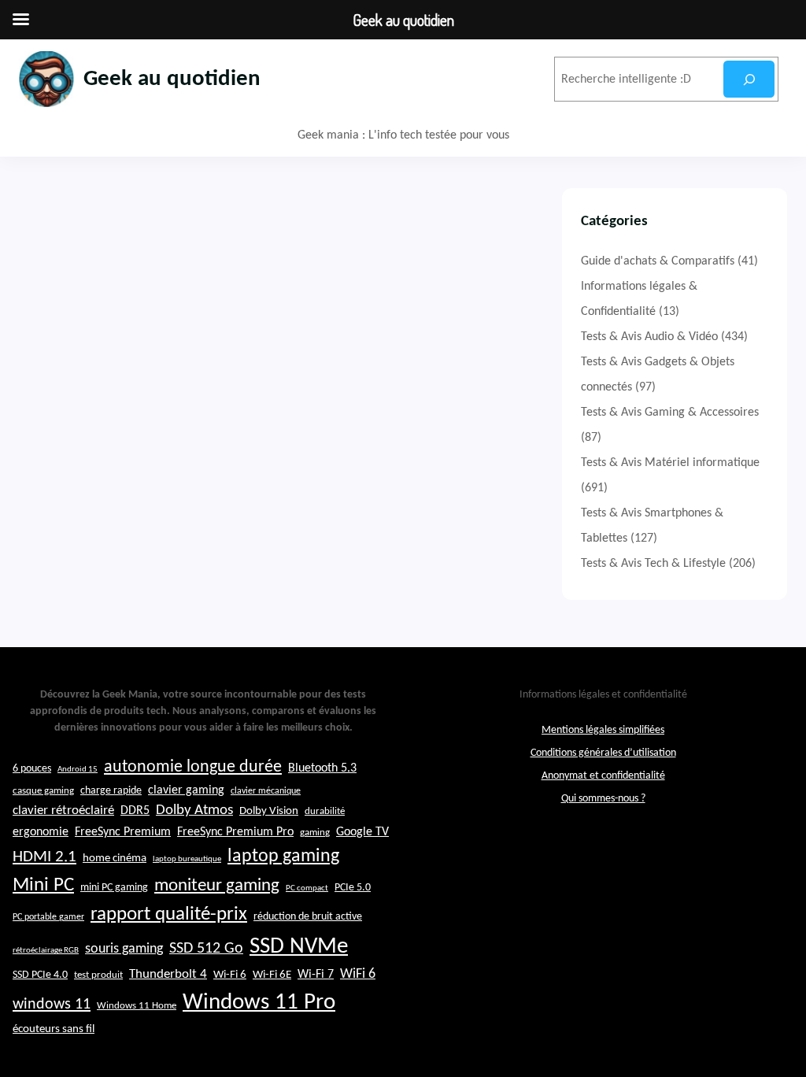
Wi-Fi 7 (316, 974)
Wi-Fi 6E (272, 974)
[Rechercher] (749, 79)
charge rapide (111, 791)
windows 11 (52, 1004)
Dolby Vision (268, 811)
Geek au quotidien (172, 79)
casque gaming (43, 791)
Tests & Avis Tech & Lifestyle (653, 563)
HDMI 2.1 (44, 857)
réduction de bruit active (307, 917)
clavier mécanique (266, 791)
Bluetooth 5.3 (322, 768)
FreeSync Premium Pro (235, 832)
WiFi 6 (357, 974)
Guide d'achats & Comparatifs (657, 261)
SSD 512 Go (206, 949)
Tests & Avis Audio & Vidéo (649, 337)
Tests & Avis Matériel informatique (670, 463)
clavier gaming (186, 790)
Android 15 (77, 769)
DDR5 (135, 811)
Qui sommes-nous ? (603, 799)
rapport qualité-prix (169, 914)
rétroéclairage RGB (46, 950)
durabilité (325, 811)
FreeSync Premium (123, 832)
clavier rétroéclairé (63, 810)
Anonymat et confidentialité (603, 776)
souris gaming (124, 949)
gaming (315, 833)
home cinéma (114, 858)
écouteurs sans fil (53, 1029)
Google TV (362, 832)
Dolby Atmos (194, 810)
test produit (98, 975)
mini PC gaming (114, 888)
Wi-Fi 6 (229, 975)
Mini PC (43, 885)
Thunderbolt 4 (168, 974)
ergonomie (40, 832)
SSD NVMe (299, 946)
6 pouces (32, 769)
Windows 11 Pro (259, 1002)
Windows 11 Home (136, 1006)
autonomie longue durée (193, 767)
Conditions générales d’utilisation (603, 753)
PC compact (307, 888)
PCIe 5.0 (353, 888)
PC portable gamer (48, 917)
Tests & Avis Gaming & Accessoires (670, 412)
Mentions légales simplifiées (603, 730)
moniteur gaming (216, 886)
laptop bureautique (187, 859)
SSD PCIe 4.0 (40, 975)
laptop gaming (283, 856)
